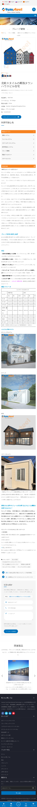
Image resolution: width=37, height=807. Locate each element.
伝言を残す (18, 804)
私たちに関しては (5, 757)
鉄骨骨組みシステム (7, 147)
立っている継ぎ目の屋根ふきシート (10, 741)
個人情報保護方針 (25, 800)
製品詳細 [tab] (5, 166)
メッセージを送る (11, 631)
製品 (2, 760)
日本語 (6, 1)
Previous (2, 675)
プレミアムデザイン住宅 (24, 567)
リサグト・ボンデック (6, 747)
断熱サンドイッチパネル (7, 738)
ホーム (4, 33)
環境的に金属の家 (25, 564)
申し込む (18, 793)
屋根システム (5, 135)
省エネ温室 (15, 559)
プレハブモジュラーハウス (8, 723)
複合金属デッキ (5, 732)
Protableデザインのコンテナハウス (11, 562)
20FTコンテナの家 (5, 735)
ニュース (3, 766)
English (12, 1)
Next (35, 675)
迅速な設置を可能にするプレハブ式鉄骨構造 (20, 572)
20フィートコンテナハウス (8, 720)
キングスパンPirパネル (7, 744)
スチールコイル (6, 158)
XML (14, 800)
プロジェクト (4, 763)
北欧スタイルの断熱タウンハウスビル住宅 (19, 596)
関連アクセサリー (7, 154)
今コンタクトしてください (10, 117)
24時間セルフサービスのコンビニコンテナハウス (20, 577)
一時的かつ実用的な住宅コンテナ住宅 (18, 682)
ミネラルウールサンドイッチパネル (10, 726)
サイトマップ (4, 774)
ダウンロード (4, 769)
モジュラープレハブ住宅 (9, 567)
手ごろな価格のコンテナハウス (10, 564)
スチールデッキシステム (8, 143)
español (27, 1)
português (7, 4)
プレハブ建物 (5, 151)
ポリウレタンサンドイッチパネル (9, 729)
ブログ (18, 800)
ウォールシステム (7, 139)
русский (20, 1)
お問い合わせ (4, 771)
